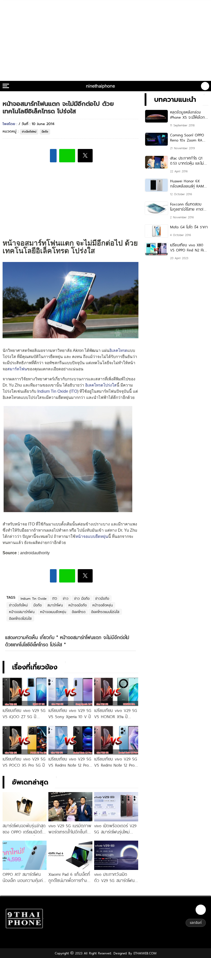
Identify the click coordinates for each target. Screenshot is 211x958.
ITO (74, 391)
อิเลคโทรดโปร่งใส (101, 385)
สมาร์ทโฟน (17, 369)
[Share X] (85, 155)
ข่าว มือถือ (82, 598)
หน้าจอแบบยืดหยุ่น (91, 536)
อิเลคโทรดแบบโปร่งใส (105, 611)
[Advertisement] (105, 38)
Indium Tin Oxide (52, 391)
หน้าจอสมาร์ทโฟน (21, 611)
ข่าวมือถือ (102, 598)
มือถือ (45, 132)
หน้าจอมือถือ (77, 605)
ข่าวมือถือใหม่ (29, 132)
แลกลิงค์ (195, 922)
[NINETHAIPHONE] (101, 86)
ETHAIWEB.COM (144, 953)
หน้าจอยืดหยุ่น (102, 605)
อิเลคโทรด (118, 350)
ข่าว (65, 598)
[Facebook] (201, 910)
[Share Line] (67, 155)
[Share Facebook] (53, 155)
